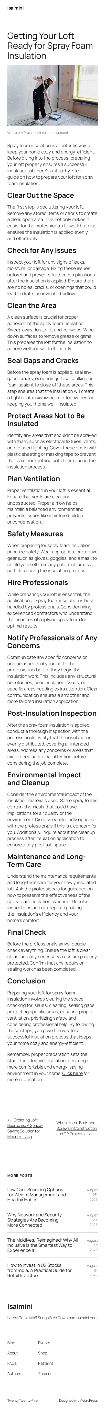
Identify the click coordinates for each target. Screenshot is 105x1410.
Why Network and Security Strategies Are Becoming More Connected (34, 1219)
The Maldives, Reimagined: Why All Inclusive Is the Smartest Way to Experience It (42, 1245)
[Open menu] (95, 8)
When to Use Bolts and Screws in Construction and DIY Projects (76, 1128)
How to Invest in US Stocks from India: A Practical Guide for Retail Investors (39, 1270)
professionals (21, 737)
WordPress (89, 1400)
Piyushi (29, 132)
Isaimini (15, 8)
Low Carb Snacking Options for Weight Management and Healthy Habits (36, 1194)
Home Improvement (53, 132)
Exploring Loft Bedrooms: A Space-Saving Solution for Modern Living (25, 1128)
